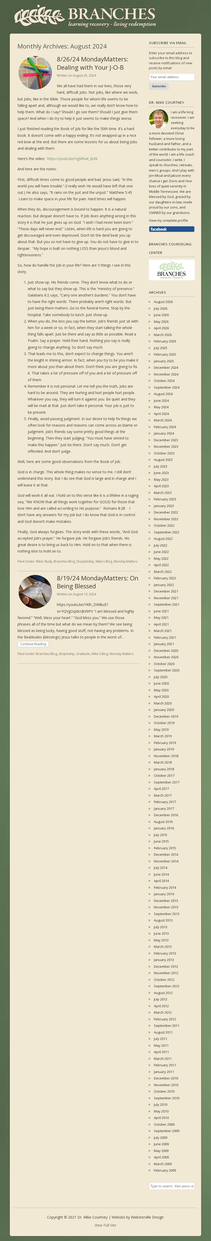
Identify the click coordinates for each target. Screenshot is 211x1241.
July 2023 (160, 466)
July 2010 (160, 1104)
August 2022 (163, 538)
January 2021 (164, 644)
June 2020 (161, 683)
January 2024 (164, 433)
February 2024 (165, 427)
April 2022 (161, 565)
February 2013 (165, 953)
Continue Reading (33, 644)
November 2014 (166, 861)
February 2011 (165, 1065)
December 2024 (166, 367)
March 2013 (163, 946)
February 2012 (165, 1019)
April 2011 (161, 1052)
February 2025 (165, 354)
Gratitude (83, 654)
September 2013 (166, 913)
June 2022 (161, 551)
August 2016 (163, 821)
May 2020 (161, 690)
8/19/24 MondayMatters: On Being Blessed (97, 582)
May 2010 (161, 1111)
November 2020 (166, 657)
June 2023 (161, 472)
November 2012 (166, 973)
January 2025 (164, 361)
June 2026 (161, 315)
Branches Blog (64, 561)
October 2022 (164, 525)
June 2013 (161, 933)
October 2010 (164, 1091)
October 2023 (164, 453)
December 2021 (166, 591)
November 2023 (166, 446)
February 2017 (165, 801)
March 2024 (163, 420)
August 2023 (163, 459)
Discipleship (85, 561)
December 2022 (166, 512)
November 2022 (166, 519)
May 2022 (161, 558)
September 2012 (166, 986)
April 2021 (161, 624)
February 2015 (165, 848)
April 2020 (161, 696)
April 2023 (161, 486)
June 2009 (161, 1144)
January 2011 (164, 1071)
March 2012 (163, 1012)
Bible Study (44, 561)
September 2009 (166, 1130)
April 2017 (161, 788)
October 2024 (164, 380)
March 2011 (163, 1058)
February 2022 (165, 578)
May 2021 (161, 617)
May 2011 (161, 1045)
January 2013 (164, 959)
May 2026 (161, 321)
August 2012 (163, 992)
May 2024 (161, 407)
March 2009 (163, 1164)
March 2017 (163, 795)
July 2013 (160, 927)
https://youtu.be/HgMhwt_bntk (72, 158)
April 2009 (161, 1157)
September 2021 (166, 604)
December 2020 (166, 650)
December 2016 (166, 815)
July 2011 (160, 1038)
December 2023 (166, 440)
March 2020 (163, 703)
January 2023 (164, 505)
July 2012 (160, 999)
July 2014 (160, 867)
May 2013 (161, 940)
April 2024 (161, 413)
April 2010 (161, 1117)
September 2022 (166, 532)
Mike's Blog (104, 561)
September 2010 (166, 1098)
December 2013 (166, 900)
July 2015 (160, 834)
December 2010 (166, 1078)
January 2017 (164, 808)
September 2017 (166, 782)
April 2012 (161, 1006)
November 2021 (166, 598)
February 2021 (165, 637)
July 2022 (160, 545)
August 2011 (163, 1032)
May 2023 (161, 479)
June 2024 (161, 400)
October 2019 (164, 722)
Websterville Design (147, 1217)
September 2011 (166, 1025)
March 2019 (163, 736)
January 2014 (164, 894)
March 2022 (163, 571)
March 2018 (163, 762)
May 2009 (161, 1150)
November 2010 (166, 1085)
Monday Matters (125, 561)
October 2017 (164, 775)
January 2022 (164, 584)
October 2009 (164, 1124)
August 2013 (163, 920)
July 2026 (160, 308)
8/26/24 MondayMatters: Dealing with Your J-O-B (92, 63)
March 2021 (163, 630)
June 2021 (161, 611)
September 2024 (166, 387)
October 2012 (164, 979)
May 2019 (161, 729)
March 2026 (163, 334)
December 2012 (166, 966)
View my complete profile (168, 220)
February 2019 (165, 742)
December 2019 (166, 716)
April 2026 (161, 328)
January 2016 (164, 828)
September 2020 (166, 670)
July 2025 (160, 348)
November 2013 (166, 907)
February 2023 (165, 499)
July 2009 (160, 1137)
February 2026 (165, 341)
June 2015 (161, 841)
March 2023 (163, 492)
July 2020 (160, 677)
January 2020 (164, 709)
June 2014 (161, 874)
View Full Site (105, 1225)
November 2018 (166, 756)
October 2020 (164, 663)
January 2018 (164, 769)
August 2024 (163, 393)
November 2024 (166, 374)
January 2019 (164, 749)
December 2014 (166, 854)
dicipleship (67, 654)
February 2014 (165, 887)
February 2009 (165, 1170)
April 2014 (161, 880)
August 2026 (163, 301)
